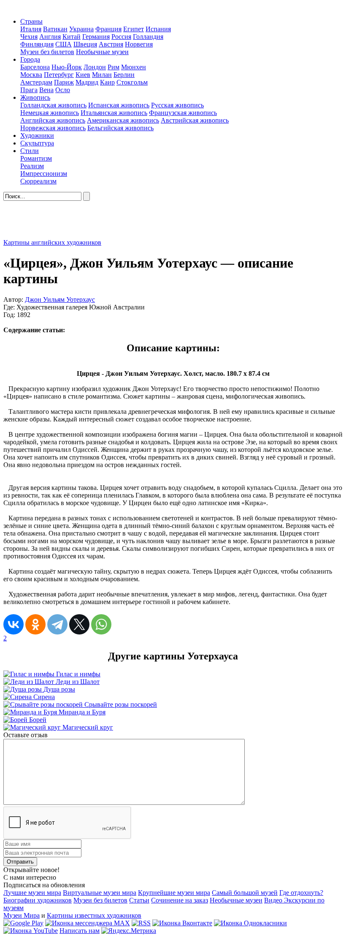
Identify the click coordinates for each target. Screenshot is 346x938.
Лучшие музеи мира (32, 892)
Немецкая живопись (49, 112)
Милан (102, 74)
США (63, 44)
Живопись (35, 97)
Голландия (148, 36)
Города (30, 59)
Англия (50, 36)
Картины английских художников (52, 242)
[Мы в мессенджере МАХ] (87, 923)
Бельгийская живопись (120, 127)
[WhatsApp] (101, 624)
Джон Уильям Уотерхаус (60, 299)
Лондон (95, 67)
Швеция (85, 44)
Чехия (29, 36)
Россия (121, 36)
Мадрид (87, 82)
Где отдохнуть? (301, 892)
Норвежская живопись (53, 127)
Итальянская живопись (114, 112)
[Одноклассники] (35, 624)
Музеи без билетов (47, 51)
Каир (107, 82)
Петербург (59, 74)
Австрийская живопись (195, 120)
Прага (29, 89)
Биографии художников (37, 900)
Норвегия (139, 44)
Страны (31, 21)
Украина (81, 29)
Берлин (124, 74)
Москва (31, 74)
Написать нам (79, 930)
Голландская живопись (53, 105)
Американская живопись (123, 120)
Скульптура (37, 143)
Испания (158, 29)
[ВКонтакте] (13, 624)
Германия (96, 36)
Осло (62, 89)
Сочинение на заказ (179, 900)
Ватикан (55, 29)
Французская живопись (183, 112)
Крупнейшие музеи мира (174, 892)
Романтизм (36, 158)
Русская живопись (177, 105)
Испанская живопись (118, 105)
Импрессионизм (43, 173)
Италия (30, 29)
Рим (113, 67)
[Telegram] (57, 624)
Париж (64, 82)
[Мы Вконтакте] (182, 923)
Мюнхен (133, 67)
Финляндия (37, 44)
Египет (133, 29)
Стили (29, 150)
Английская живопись (52, 120)
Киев (83, 74)
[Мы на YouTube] (30, 930)
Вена (46, 89)
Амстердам (36, 82)
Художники (37, 135)
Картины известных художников (94, 915)
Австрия (111, 44)
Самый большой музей (245, 892)
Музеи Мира (21, 915)
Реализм (32, 166)
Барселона (35, 67)
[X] (79, 624)
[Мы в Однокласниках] (250, 923)
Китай (71, 36)
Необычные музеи (102, 51)
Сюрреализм (38, 181)
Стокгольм (132, 82)
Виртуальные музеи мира (99, 892)
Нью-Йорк (66, 67)
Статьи (139, 900)
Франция (108, 29)
